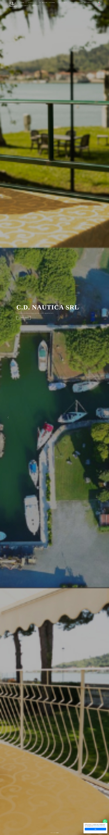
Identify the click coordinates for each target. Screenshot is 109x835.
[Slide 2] (57, 833)
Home (22, 2)
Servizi (31, 2)
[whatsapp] (105, 821)
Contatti (35, 5)
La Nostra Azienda (47, 2)
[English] (99, 5)
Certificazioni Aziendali (81, 2)
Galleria (24, 5)
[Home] (13, 4)
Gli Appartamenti (23, 318)
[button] (8, 417)
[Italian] (99, 3)
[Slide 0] (51, 833)
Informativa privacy (99, 826)
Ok (95, 829)
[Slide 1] (54, 833)
